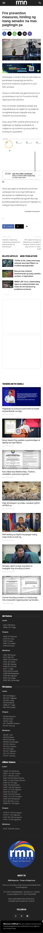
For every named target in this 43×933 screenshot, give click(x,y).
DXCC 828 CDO (8, 657)
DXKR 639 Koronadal (10, 671)
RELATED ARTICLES (10, 256)
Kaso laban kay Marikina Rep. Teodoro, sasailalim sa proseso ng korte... (18, 473)
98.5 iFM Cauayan (9, 707)
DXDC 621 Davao (9, 662)
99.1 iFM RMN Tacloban (11, 723)
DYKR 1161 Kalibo (9, 643)
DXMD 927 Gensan (10, 666)
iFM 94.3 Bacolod (9, 716)
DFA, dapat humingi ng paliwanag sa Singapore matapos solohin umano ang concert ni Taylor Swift (32, 244)
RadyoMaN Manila (8, 29)
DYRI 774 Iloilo (8, 641)
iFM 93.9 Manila (8, 703)
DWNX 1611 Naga (9, 627)
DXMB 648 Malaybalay (11, 673)
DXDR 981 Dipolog (9, 664)
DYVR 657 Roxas (9, 646)
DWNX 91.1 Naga (9, 705)
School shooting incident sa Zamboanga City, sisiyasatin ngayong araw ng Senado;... (21, 598)
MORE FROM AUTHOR (28, 256)
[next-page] (7, 294)
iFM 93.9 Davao (8, 737)
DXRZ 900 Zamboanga (11, 680)
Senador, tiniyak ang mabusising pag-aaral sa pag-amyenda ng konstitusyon (11, 243)
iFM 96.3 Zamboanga (10, 742)
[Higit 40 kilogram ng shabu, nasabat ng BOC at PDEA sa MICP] (21, 491)
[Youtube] (27, 916)
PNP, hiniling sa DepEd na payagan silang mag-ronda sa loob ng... (19, 535)
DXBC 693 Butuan (9, 655)
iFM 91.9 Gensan (9, 740)
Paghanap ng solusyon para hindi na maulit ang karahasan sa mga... (20, 410)
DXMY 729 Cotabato (10, 660)
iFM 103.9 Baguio (9, 696)
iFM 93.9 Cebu (8, 719)
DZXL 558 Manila (9, 625)
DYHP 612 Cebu (8, 639)
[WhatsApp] (14, 33)
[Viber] (30, 33)
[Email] (19, 33)
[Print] (24, 33)
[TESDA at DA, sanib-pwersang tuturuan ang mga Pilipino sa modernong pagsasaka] (7, 263)
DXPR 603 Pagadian (10, 676)
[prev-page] (3, 294)
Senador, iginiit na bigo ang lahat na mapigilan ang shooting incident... (17, 567)
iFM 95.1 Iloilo (8, 721)
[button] (3, 3)
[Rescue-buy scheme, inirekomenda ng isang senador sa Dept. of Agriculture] (7, 273)
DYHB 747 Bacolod (10, 636)
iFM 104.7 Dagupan (10, 698)
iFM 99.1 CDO (8, 735)
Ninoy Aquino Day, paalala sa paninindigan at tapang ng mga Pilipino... (21, 441)
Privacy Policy (11, 928)
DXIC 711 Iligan (8, 669)
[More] (26, 226)
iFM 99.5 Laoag (8, 700)
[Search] (40, 3)
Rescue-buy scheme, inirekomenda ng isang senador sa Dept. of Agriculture (27, 273)
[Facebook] (4, 33)
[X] (9, 33)
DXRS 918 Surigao (9, 678)
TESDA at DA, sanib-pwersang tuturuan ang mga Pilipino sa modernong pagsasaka (27, 263)
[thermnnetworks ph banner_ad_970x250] (21, 68)
